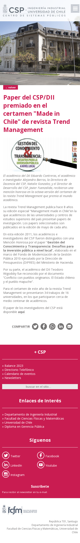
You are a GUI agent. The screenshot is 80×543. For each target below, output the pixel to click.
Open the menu (75, 8)
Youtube (51, 465)
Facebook (52, 456)
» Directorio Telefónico (18, 370)
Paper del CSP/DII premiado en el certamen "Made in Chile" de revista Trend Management (36, 113)
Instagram (17, 475)
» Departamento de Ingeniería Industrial (29, 414)
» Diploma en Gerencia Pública (23, 426)
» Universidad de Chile (17, 422)
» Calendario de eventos (18, 374)
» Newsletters (11, 378)
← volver (10, 87)
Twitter (15, 456)
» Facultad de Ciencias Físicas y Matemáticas (33, 418)
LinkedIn (16, 465)
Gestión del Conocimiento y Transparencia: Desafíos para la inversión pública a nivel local (38, 246)
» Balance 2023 (12, 366)
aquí (21, 312)
